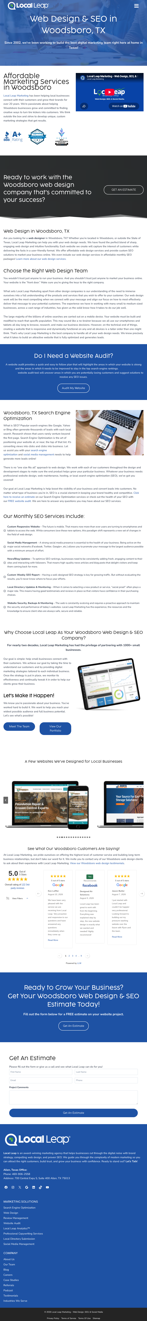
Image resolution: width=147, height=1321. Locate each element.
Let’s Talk (131, 1161)
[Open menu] (136, 5)
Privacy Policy (53, 1318)
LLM (79, 963)
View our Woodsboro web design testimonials (97, 863)
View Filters (17, 898)
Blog (6, 1269)
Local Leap (10, 1153)
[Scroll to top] (140, 1311)
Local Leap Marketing (16, 95)
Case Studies (11, 1280)
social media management (38, 454)
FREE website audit (19, 501)
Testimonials (10, 1295)
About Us (8, 1259)
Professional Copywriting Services (23, 1233)
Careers (7, 1275)
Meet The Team (19, 726)
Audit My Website (73, 388)
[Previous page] (59, 956)
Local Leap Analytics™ (16, 1228)
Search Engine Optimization (19, 1207)
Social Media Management (18, 1244)
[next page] (141, 893)
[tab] (57, 837)
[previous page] (38, 893)
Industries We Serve (15, 1301)
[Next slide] (141, 800)
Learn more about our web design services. (41, 259)
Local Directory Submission (19, 1239)
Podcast (8, 1290)
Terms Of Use (84, 1318)
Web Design (10, 1213)
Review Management (15, 1218)
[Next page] (87, 956)
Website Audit (11, 1223)
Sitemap (96, 1318)
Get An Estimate (73, 1025)
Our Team (9, 1264)
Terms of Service (68, 1318)
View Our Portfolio (55, 728)
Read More (53, 940)
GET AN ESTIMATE (124, 189)
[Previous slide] (5, 800)
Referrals (8, 1285)
